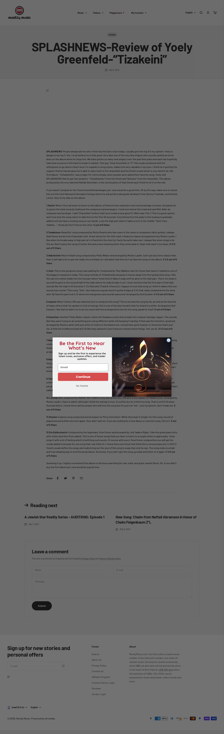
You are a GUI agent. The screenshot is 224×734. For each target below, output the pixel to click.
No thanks (82, 386)
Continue (83, 377)
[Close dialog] (168, 340)
